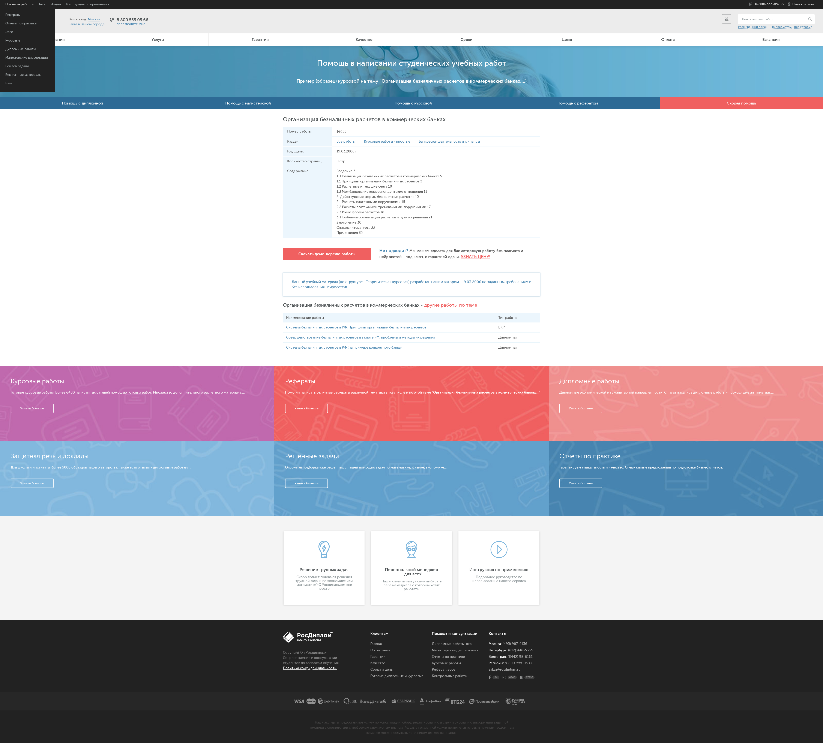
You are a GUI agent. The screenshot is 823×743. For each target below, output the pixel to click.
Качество (364, 39)
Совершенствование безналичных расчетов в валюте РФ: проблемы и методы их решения (360, 337)
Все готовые (803, 26)
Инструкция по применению (88, 4)
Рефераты (13, 15)
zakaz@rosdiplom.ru (505, 669)
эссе (451, 669)
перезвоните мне (131, 24)
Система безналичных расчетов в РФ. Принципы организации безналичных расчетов (356, 327)
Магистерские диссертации (26, 58)
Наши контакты (803, 4)
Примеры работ (17, 4)
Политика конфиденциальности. (310, 668)
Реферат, (439, 669)
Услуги (158, 39)
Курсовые (12, 40)
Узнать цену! (475, 256)
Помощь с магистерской (248, 103)
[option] (324, 568)
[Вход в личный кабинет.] (726, 19)
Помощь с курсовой (413, 103)
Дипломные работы (20, 49)
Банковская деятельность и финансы (449, 141)
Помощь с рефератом (577, 103)
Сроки (466, 39)
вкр (469, 644)
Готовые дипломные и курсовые (397, 676)
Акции (56, 4)
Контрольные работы (449, 676)
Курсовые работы (446, 663)
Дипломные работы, (449, 644)
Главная (376, 644)
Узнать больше (32, 408)
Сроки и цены (381, 669)
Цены (567, 39)
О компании (380, 650)
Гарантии (260, 39)
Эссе (9, 32)
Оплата (668, 39)
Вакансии (771, 39)
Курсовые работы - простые (387, 141)
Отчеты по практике (20, 23)
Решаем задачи (17, 66)
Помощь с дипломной (82, 103)
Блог (8, 83)
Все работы (345, 141)
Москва (94, 19)
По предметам (781, 26)
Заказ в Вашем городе (87, 24)
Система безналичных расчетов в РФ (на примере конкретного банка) (344, 347)
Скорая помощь (741, 103)
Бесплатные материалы (23, 75)
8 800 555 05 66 (132, 19)
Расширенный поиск (752, 26)
